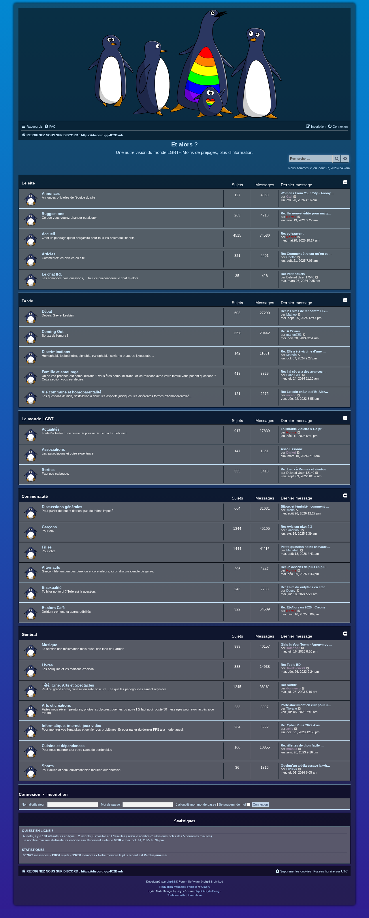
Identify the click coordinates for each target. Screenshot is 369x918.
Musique (49, 645)
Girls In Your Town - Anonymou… (306, 644)
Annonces (51, 193)
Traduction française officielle (178, 886)
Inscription (57, 794)
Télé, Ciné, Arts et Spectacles (68, 685)
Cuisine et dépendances (63, 746)
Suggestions (53, 214)
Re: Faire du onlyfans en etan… (305, 587)
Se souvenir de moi (232, 804)
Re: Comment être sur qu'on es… (306, 253)
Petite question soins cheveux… (305, 546)
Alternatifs (51, 567)
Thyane (291, 708)
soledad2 (293, 648)
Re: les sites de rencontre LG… (304, 311)
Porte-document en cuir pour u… (306, 705)
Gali (289, 196)
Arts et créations (56, 705)
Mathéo (291, 314)
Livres (47, 665)
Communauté (35, 496)
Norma (291, 216)
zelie (289, 728)
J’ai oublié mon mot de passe (196, 804)
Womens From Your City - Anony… (307, 193)
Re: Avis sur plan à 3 (296, 526)
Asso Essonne (292, 449)
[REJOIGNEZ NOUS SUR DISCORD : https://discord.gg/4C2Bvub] (185, 63)
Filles (47, 547)
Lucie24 (291, 769)
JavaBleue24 (295, 668)
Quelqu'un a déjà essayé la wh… (305, 765)
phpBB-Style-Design (208, 891)
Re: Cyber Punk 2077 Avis (300, 725)
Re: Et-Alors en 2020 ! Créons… (305, 607)
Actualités (50, 429)
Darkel (291, 452)
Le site (28, 183)
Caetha (291, 257)
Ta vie (27, 301)
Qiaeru (205, 886)
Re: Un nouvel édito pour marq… (306, 213)
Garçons (49, 527)
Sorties (48, 470)
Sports (48, 766)
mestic (291, 395)
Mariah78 (292, 550)
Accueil (48, 234)
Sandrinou (293, 530)
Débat (47, 311)
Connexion (29, 794)
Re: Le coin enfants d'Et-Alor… (304, 391)
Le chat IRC (52, 274)
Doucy (290, 590)
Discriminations (56, 352)
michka (291, 749)
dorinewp (293, 688)
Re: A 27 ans (290, 331)
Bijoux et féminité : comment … (305, 506)
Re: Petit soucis (293, 274)
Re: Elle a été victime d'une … (303, 351)
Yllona (290, 510)
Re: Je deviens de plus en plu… (305, 567)
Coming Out (52, 331)
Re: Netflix (289, 685)
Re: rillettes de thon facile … (302, 745)
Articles (48, 254)
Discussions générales (62, 507)
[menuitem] (50, 126)
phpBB (171, 881)
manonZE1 (294, 334)
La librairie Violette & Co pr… (303, 429)
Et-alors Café (53, 608)
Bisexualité (51, 587)
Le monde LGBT (38, 418)
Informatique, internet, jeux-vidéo (71, 725)
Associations (53, 449)
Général (29, 634)
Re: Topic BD (291, 664)
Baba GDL (293, 375)
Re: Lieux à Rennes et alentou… (305, 469)
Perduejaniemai (155, 855)
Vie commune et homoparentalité (71, 392)
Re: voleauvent (292, 233)
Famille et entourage (60, 372)
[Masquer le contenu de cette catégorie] (345, 182)
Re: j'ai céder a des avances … (304, 371)
